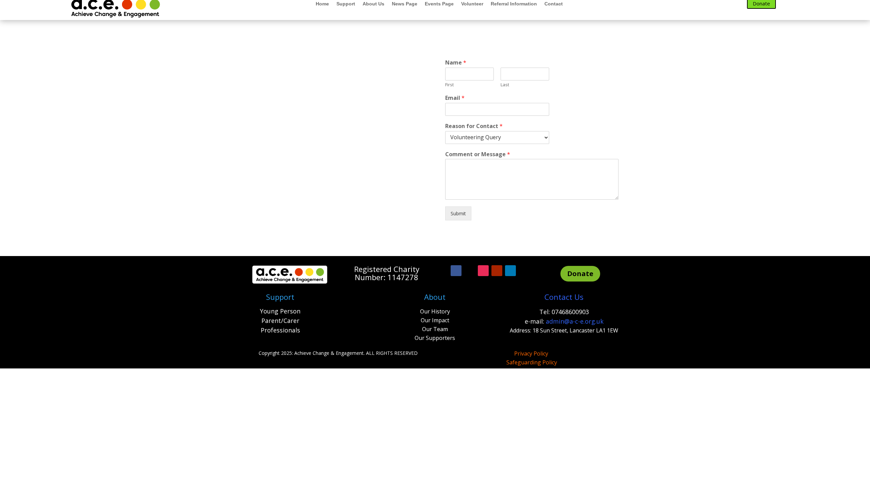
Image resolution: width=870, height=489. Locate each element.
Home (322, 3)
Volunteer (472, 3)
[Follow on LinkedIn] (510, 270)
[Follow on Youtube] (496, 270)
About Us (373, 3)
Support (345, 3)
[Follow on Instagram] (483, 270)
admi (553, 321)
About (435, 297)
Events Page (439, 3)
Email (455, 98)
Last (505, 85)
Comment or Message (477, 154)
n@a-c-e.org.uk (582, 321)
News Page (404, 3)
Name (455, 62)
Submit (458, 213)
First (449, 85)
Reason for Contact (474, 126)
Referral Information (514, 3)
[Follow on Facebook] (456, 270)
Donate (580, 273)
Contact (553, 3)
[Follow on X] (469, 270)
